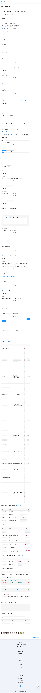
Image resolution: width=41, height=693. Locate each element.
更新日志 (21, 675)
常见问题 (21, 676)
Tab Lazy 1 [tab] (17, 255)
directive (7, 594)
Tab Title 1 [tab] (6, 217)
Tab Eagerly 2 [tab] (11, 255)
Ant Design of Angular (35, 637)
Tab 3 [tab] (11, 52)
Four (14, 276)
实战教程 (21, 682)
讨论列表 (21, 680)
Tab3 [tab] (11, 185)
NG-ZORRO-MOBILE (18, 644)
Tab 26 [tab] (20, 100)
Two (7, 276)
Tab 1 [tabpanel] (3, 85)
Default (3, 276)
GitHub (21, 673)
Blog (21, 660)
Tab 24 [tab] (12, 100)
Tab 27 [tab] (25, 100)
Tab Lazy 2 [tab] (23, 255)
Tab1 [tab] (4, 185)
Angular (20, 648)
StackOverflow (21, 683)
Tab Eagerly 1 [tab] (4, 255)
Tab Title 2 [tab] (12, 217)
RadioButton (4, 28)
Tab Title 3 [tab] (17, 217)
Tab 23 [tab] (8, 100)
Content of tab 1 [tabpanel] (5, 125)
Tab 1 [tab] (3, 52)
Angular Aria (20, 649)
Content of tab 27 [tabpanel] (5, 103)
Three (11, 276)
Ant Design (19, 646)
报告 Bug (21, 678)
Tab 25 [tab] (16, 100)
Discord (21, 664)
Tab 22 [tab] (4, 100)
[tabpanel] (15, 221)
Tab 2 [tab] (7, 52)
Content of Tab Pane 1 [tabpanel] (6, 39)
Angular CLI (20, 653)
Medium (21, 667)
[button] (28, 97)
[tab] (13, 201)
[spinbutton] (26, 98)
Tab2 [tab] (8, 185)
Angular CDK (20, 651)
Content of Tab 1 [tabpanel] (5, 203)
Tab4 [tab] (14, 290)
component (7, 341)
